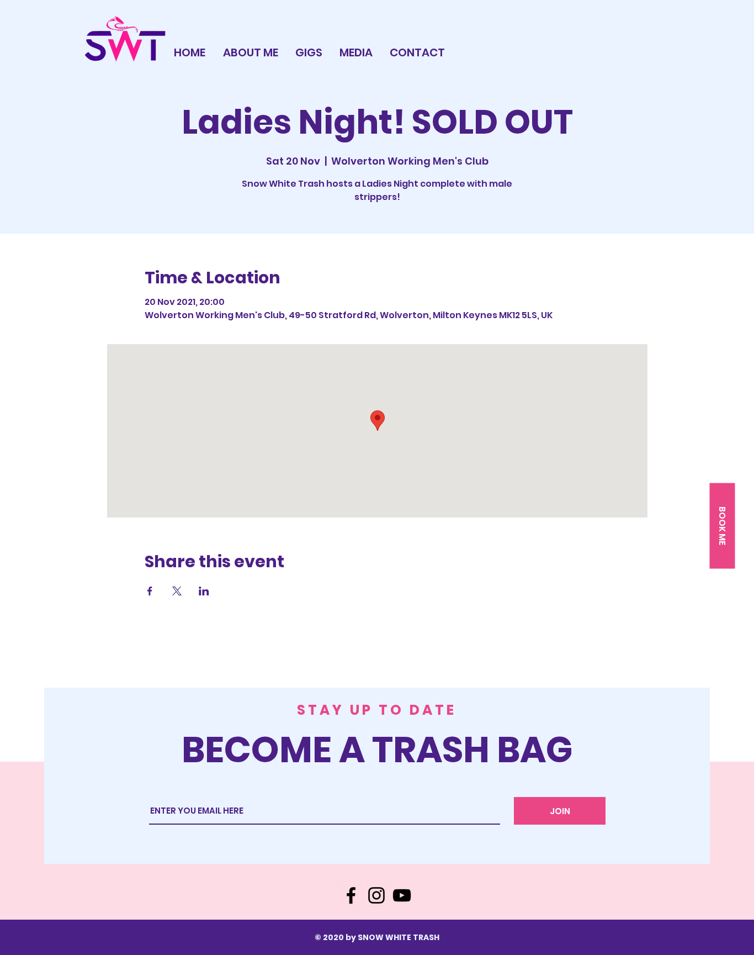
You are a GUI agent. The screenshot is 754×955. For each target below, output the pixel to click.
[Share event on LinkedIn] (204, 591)
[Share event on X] (177, 591)
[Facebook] (351, 895)
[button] (722, 525)
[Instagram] (376, 895)
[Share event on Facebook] (150, 591)
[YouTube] (402, 895)
